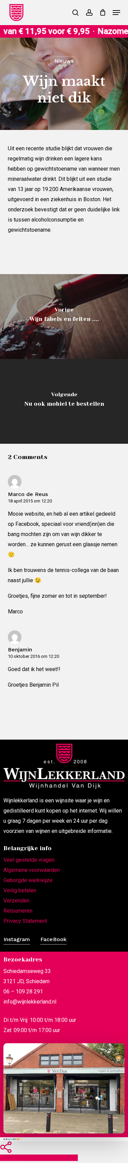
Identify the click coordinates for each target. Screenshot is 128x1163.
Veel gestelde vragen (29, 860)
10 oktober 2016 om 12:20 (33, 656)
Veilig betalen (19, 890)
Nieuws (64, 61)
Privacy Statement (25, 921)
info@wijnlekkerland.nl (29, 1001)
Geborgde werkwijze (28, 880)
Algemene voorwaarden (31, 870)
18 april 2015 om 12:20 (30, 500)
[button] (116, 12)
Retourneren (17, 911)
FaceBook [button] (53, 939)
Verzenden (16, 900)
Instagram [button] (16, 939)
